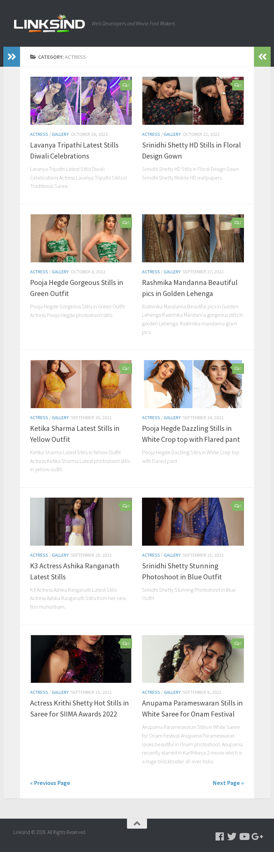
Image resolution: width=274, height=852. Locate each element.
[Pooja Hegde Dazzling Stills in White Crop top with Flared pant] (193, 384)
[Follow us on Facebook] (220, 836)
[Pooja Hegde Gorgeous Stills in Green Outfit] (81, 238)
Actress (39, 134)
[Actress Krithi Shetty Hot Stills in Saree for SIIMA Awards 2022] (81, 659)
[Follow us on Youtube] (244, 836)
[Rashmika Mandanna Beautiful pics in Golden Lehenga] (193, 238)
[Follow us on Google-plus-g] (256, 836)
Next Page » (228, 783)
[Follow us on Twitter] (232, 836)
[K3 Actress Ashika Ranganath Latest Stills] (81, 522)
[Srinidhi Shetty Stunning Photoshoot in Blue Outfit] (193, 522)
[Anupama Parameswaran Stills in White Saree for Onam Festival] (193, 659)
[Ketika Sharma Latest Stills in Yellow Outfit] (81, 384)
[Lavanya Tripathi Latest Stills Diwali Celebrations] (81, 101)
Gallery (60, 134)
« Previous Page (50, 783)
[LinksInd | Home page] (49, 23)
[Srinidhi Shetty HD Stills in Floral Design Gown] (193, 101)
